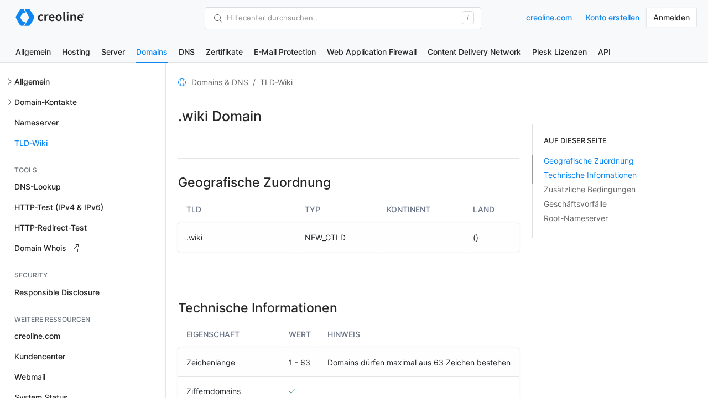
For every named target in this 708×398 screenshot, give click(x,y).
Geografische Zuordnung (589, 160)
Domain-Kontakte (45, 102)
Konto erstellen (612, 17)
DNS (187, 51)
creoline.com (549, 17)
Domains (152, 51)
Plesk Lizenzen (559, 51)
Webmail (29, 376)
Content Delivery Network (474, 51)
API (604, 51)
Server (113, 51)
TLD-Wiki (31, 143)
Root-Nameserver (576, 218)
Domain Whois (41, 248)
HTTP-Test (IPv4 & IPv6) (58, 207)
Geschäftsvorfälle (575, 203)
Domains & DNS (219, 82)
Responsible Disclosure (57, 292)
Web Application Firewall (372, 51)
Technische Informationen (590, 175)
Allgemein (33, 51)
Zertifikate (224, 51)
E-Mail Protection (285, 51)
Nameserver (36, 122)
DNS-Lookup (37, 186)
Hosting (76, 51)
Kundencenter (39, 356)
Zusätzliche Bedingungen (590, 189)
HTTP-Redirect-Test (50, 227)
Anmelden (671, 17)
